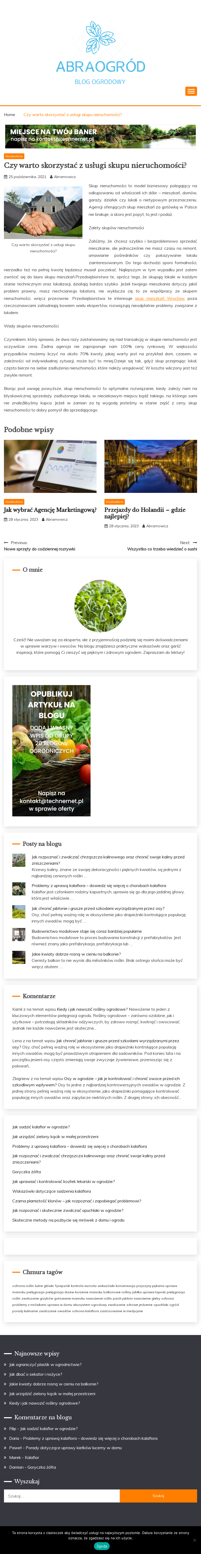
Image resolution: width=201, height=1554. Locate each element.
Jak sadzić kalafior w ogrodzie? (41, 1126)
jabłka (137, 1292)
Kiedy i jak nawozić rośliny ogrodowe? (92, 1009)
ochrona (167, 1298)
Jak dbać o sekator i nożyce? (35, 1374)
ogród (174, 1305)
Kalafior (32, 1457)
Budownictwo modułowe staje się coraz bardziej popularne (87, 931)
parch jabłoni (123, 1298)
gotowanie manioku (69, 1298)
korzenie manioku (88, 1292)
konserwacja (125, 1286)
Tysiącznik (62, 1286)
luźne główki (44, 1286)
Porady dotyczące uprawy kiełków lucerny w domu (74, 1447)
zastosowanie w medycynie (121, 1311)
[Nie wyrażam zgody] (194, 1540)
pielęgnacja (35, 1292)
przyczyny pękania (150, 1286)
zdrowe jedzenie (139, 1305)
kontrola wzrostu (84, 1286)
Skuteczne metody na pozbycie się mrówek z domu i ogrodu (68, 1220)
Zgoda (102, 1546)
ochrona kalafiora (85, 1311)
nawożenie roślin (99, 1298)
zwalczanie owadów (55, 1311)
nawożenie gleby (147, 1298)
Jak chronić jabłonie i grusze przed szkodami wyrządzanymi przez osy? (98, 908)
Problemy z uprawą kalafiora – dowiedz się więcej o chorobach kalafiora (99, 885)
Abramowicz (65, 176)
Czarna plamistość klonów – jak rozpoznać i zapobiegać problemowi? (76, 1200)
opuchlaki (161, 1305)
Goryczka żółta (26, 1171)
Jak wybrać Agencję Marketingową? (50, 510)
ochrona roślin (23, 1286)
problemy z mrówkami (29, 1305)
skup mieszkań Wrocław (159, 298)
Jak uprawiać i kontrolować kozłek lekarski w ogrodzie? (63, 1181)
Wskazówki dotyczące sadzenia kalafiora (51, 1191)
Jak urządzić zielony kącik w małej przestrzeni (55, 1136)
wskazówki (106, 1286)
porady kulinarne (25, 1311)
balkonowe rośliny (117, 1292)
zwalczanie (116, 1305)
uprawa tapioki (154, 1292)
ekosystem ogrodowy (90, 1305)
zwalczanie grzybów (37, 1298)
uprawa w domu (59, 1305)
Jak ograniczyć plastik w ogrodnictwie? (45, 1364)
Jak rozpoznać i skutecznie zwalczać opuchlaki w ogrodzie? (68, 1210)
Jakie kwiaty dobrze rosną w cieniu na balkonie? (76, 954)
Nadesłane (14, 156)
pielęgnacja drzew (60, 1292)
